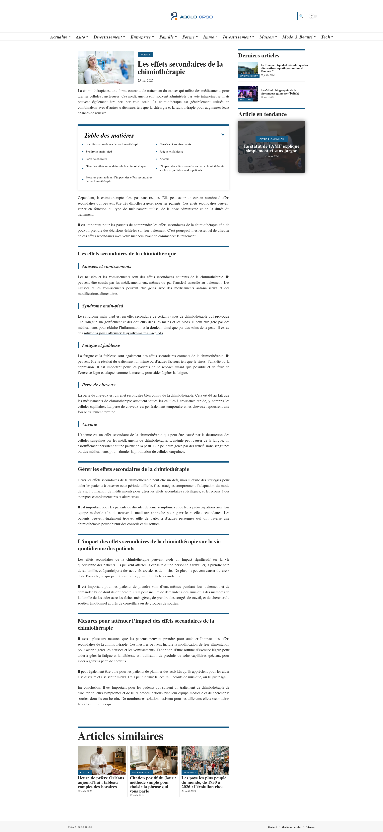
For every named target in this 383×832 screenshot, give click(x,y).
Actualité (190, 772)
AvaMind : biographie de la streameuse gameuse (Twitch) (280, 92)
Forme (145, 54)
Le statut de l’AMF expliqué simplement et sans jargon (271, 148)
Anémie (164, 159)
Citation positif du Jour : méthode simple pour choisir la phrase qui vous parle (153, 784)
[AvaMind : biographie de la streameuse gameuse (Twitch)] (248, 93)
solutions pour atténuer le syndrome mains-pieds (123, 333)
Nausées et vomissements (175, 144)
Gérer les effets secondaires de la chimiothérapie (116, 166)
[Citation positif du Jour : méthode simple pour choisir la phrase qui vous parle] (154, 760)
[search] (301, 16)
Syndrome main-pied (99, 151)
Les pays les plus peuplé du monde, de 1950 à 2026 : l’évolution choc (204, 782)
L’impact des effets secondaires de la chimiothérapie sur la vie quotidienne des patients (192, 168)
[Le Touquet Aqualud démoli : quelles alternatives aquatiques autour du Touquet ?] (248, 70)
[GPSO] (191, 16)
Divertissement (141, 772)
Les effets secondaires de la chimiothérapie (112, 144)
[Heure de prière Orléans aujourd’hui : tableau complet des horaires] (102, 760)
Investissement (272, 139)
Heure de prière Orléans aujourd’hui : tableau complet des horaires (101, 782)
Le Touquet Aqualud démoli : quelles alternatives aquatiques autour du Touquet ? (284, 68)
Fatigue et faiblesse (171, 151)
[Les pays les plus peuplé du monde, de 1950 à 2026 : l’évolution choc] (205, 760)
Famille (85, 772)
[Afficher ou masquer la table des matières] (179, 135)
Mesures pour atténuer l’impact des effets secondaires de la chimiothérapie (119, 179)
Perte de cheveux (96, 159)
